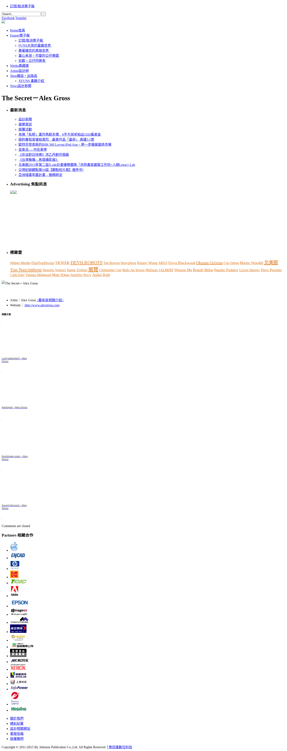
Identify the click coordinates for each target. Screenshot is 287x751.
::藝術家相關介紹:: (50, 300)
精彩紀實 (17, 723)
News (20, 86)
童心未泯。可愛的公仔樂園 (38, 55)
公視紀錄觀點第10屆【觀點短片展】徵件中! (50, 170)
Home (17, 30)
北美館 (271, 262)
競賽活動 (25, 129)
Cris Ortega (231, 263)
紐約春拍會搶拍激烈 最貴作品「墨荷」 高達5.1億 (56, 139)
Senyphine (128, 263)
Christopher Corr (110, 270)
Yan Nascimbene (26, 269)
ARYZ (162, 263)
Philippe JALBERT (160, 270)
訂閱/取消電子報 (22, 6)
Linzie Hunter (249, 270)
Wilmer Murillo (20, 263)
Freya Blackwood (181, 263)
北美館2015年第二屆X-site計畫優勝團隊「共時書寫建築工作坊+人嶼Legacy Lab (76, 165)
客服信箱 (17, 733)
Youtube (20, 18)
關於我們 (17, 718)
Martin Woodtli (251, 263)
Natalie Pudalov (226, 270)
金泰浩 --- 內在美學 (32, 149)
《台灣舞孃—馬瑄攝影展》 (38, 159)
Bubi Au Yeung (133, 270)
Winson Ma (183, 270)
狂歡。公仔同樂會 (31, 60)
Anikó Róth (101, 275)
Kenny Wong (147, 263)
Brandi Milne (203, 270)
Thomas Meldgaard (38, 275)
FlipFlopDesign (42, 263)
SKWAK (62, 262)
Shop (23, 76)
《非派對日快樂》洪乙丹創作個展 (43, 154)
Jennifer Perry (80, 275)
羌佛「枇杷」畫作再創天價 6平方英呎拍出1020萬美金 (59, 134)
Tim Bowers (111, 263)
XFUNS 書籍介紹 (31, 81)
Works (19, 65)
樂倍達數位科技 (120, 747)
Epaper (20, 35)
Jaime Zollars (77, 270)
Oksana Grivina (209, 262)
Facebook (8, 18)
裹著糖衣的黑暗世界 (33, 50)
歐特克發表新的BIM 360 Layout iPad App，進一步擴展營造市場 (64, 144)
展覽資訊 (25, 124)
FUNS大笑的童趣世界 (34, 45)
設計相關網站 (20, 728)
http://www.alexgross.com (41, 305)
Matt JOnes (61, 275)
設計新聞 (25, 119)
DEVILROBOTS (87, 262)
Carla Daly (17, 275)
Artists (19, 71)
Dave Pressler (271, 270)
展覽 (93, 269)
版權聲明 (17, 738)
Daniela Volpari (54, 270)
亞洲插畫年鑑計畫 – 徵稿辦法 (40, 175)
